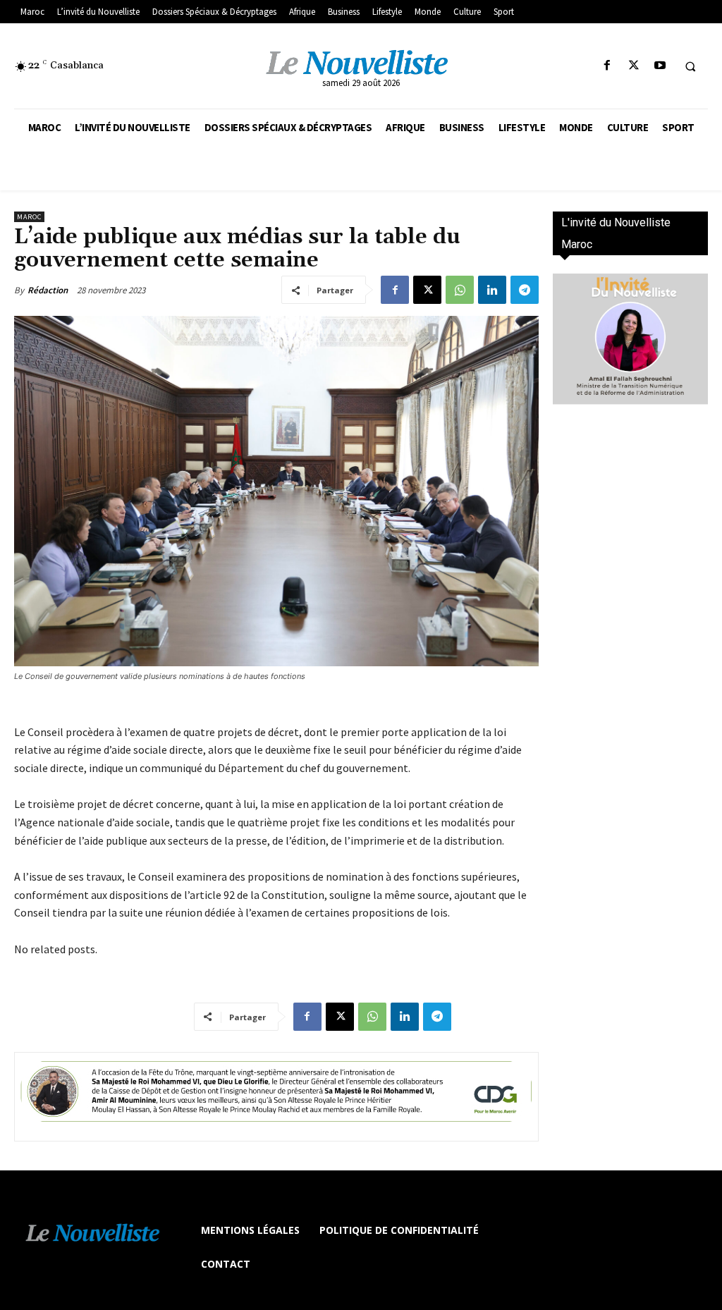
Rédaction (47, 290)
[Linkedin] (492, 290)
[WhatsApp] (460, 290)
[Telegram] (524, 290)
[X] (633, 65)
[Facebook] (607, 65)
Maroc (29, 216)
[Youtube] (659, 65)
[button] (690, 66)
